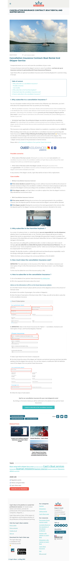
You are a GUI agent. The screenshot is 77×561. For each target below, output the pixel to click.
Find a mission (14, 528)
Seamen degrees (41, 469)
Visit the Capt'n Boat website (19, 523)
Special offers (16, 471)
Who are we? (42, 554)
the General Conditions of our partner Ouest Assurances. (35, 142)
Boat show (30, 466)
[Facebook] (55, 525)
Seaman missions (25, 468)
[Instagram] (61, 525)
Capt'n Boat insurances (17, 418)
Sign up (12, 533)
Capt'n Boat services (31, 418)
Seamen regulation (52, 469)
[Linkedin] (58, 525)
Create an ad (13, 531)
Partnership (13, 469)
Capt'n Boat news (29, 55)
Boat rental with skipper (17, 416)
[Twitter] (63, 525)
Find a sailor (13, 525)
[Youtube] (66, 525)
